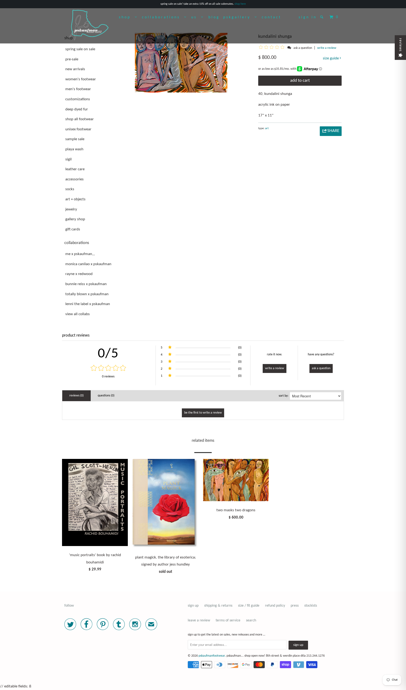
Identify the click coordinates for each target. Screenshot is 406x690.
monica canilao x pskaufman (88, 264)
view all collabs (77, 314)
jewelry (71, 209)
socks (69, 189)
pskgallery (239, 17)
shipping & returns (218, 606)
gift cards (72, 229)
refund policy (275, 606)
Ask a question (302, 48)
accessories (74, 179)
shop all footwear (79, 119)
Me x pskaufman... (80, 254)
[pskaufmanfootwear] (88, 25)
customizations (77, 99)
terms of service (228, 620)
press (295, 606)
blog (214, 17)
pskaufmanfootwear (212, 656)
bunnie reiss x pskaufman (86, 284)
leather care (75, 169)
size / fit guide (248, 606)
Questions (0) (106, 395)
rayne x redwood (79, 274)
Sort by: (284, 396)
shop (127, 17)
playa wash (74, 149)
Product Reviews (76, 335)
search (251, 620)
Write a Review (274, 368)
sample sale (74, 139)
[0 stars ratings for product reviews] (108, 368)
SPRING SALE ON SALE (80, 49)
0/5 (108, 354)
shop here (240, 4)
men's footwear (78, 89)
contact (271, 17)
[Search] (322, 17)
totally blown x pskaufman (87, 294)
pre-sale (71, 59)
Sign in (308, 17)
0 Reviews (108, 376)
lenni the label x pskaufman (87, 304)
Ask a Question (321, 368)
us (196, 17)
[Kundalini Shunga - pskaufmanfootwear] (181, 63)
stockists (310, 606)
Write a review (326, 48)
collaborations (163, 17)
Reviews (400, 44)
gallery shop (75, 219)
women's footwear (80, 79)
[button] (272, 48)
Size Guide (331, 58)
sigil (68, 159)
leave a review (199, 620)
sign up (193, 606)
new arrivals (75, 69)
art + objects (75, 199)
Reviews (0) (76, 395)
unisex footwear (78, 129)
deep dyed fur (76, 109)
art (267, 128)
